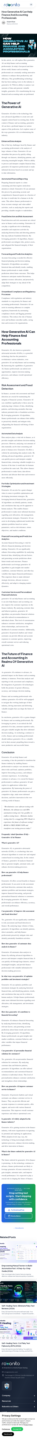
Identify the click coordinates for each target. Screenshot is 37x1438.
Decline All (8, 1434)
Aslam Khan (11, 22)
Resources (18, 1401)
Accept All (17, 1429)
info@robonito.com (11, 1372)
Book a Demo (16, 1216)
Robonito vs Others (18, 1406)
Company (18, 1395)
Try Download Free (17, 1210)
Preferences (6, 1429)
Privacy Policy (28, 1424)
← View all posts (18, 1228)
